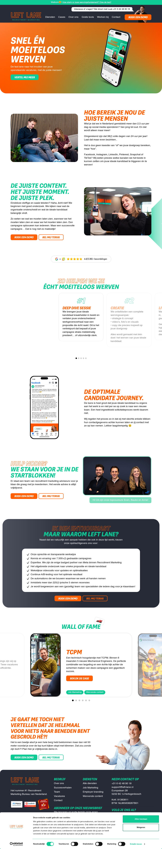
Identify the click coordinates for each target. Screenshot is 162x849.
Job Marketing (90, 787)
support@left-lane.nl (122, 787)
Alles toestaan (141, 819)
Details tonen (136, 844)
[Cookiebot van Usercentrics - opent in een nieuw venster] (16, 844)
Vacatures (59, 796)
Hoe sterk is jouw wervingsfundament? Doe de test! (87, 2)
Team (57, 792)
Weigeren (141, 827)
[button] (76, 358)
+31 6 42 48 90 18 (121, 9)
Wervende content (93, 796)
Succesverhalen (63, 787)
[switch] (74, 844)
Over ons (59, 783)
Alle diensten (90, 783)
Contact (58, 800)
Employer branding (93, 792)
